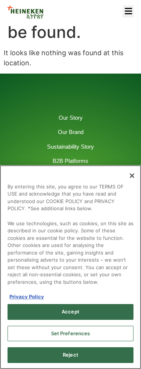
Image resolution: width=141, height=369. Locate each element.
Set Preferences (70, 333)
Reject (70, 355)
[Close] (132, 175)
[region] (70, 267)
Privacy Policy (26, 297)
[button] (128, 11)
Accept (70, 312)
